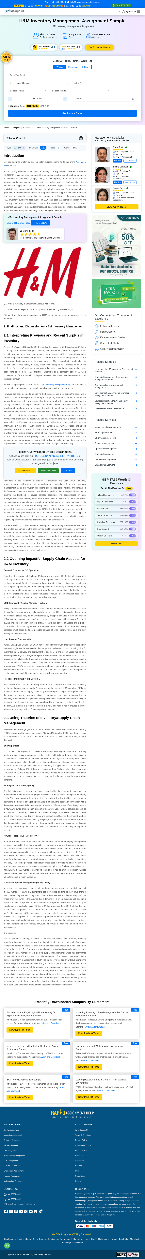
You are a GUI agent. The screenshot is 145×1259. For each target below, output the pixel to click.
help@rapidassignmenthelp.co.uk (85, 2)
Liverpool (114, 1239)
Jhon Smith (118, 147)
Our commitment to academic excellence (114, 317)
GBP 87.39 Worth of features (116, 481)
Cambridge (124, 1239)
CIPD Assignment (11, 1161)
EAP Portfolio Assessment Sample (24, 1079)
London (20, 1239)
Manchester (135, 1239)
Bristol (35, 1239)
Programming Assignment (14, 1155)
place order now (25, 471)
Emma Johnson (121, 166)
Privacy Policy (81, 1140)
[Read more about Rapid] (121, 1254)
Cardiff (94, 1239)
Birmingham (53, 1239)
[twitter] (26, 1212)
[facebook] (6, 1212)
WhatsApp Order (48, 471)
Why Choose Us (82, 1130)
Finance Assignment (12, 1176)
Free (66, 1010)
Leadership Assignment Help (57, 384)
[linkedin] (21, 1212)
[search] (119, 11)
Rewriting (72, 67)
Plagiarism (75, 35)
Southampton (10, 1239)
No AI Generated (101, 35)
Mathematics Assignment (14, 1181)
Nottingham (103, 1239)
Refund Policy (81, 1150)
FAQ (77, 1171)
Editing (85, 67)
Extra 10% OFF (122, 5)
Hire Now (117, 161)
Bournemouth (66, 1239)
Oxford (28, 1239)
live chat (68, 471)
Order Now (116, 543)
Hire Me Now (40, 223)
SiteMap (78, 1166)
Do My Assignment (11, 1130)
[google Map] (40, 1212)
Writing (59, 67)
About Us (79, 1155)
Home (6, 127)
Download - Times (19, 1030)
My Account (130, 11)
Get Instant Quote (72, 113)
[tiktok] (35, 1212)
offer (18, 6)
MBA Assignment (11, 1145)
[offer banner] (116, 307)
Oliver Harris (27, 230)
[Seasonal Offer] (116, 276)
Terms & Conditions (83, 1135)
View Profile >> (130, 161)
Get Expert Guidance (99, 47)
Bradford (43, 1239)
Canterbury (78, 1239)
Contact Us (79, 1161)
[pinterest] (16, 1212)
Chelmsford (77, 1242)
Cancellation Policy (83, 1145)
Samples (16, 127)
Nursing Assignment (12, 1166)
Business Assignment (13, 1140)
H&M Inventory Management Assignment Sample (57, 127)
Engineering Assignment (14, 1171)
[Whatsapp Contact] (7, 1245)
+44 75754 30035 (56, 2)
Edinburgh (66, 1242)
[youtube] (30, 1212)
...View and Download (50, 1023)
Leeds (87, 1239)
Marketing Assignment (13, 1135)
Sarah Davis (119, 188)
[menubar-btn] (80, 138)
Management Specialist (112, 139)
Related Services (105, 419)
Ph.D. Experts (48, 35)
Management (28, 127)
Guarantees (80, 1176)
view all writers (116, 207)
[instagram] (11, 1212)
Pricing (78, 1181)
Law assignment (10, 1150)
